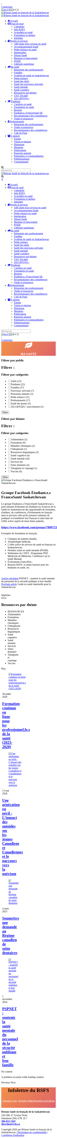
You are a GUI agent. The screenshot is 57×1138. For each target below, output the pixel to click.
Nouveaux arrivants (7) (22, 390)
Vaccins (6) (16, 471)
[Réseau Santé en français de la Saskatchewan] (25, 12)
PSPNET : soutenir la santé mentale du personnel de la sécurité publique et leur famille (10, 1037)
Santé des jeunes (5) (21, 403)
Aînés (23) (16, 381)
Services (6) (17, 461)
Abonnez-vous (9, 1100)
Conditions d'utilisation (12, 1135)
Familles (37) (17, 387)
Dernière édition (26, 1100)
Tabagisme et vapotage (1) (24, 468)
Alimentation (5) (19, 439)
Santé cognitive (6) (20, 455)
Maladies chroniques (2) (23, 445)
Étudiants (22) (18, 384)
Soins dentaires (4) (20, 465)
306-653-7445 (8, 1121)
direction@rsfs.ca (10, 1124)
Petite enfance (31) (20, 397)
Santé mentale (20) (20, 458)
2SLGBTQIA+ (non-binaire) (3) (27, 406)
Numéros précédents (44, 1100)
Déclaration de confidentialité (32, 1132)
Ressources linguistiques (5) (25, 452)
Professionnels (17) (20, 400)
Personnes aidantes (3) (22, 394)
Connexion (6, 6)
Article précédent (9, 578)
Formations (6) (18, 442)
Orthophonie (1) (19, 449)
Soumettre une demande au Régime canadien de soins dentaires (10, 935)
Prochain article (9, 584)
